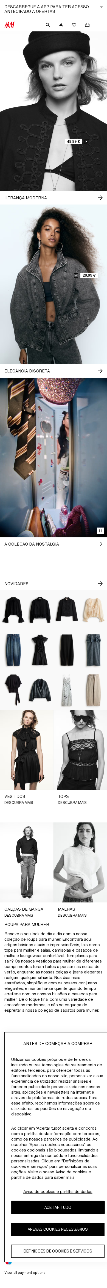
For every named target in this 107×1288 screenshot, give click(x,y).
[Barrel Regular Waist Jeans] (13, 650)
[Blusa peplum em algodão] (40, 610)
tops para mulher (20, 950)
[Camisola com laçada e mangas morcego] (13, 690)
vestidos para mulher (55, 961)
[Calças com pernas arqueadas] (67, 650)
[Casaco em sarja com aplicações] (67, 610)
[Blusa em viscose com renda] (13, 610)
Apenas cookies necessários (58, 1229)
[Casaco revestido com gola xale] (40, 690)
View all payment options (24, 1273)
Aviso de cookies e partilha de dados (57, 1191)
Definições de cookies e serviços (58, 1251)
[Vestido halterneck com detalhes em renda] (40, 650)
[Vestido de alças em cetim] (67, 690)
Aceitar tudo (57, 1207)
